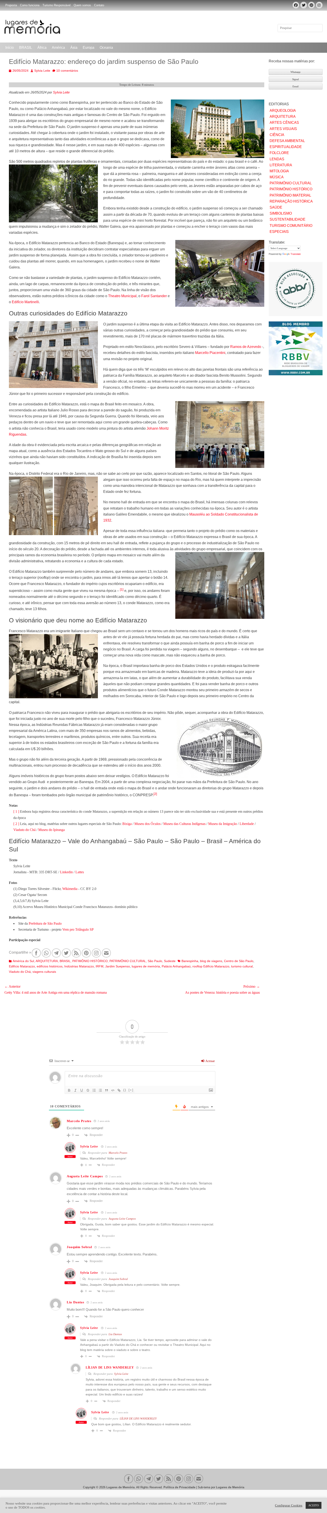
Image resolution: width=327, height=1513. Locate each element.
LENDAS (277, 159)
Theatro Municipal (122, 296)
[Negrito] (69, 1090)
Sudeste (170, 961)
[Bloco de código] (113, 1090)
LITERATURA (281, 165)
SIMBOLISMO (281, 213)
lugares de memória (146, 966)
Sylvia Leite (42, 70)
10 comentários (67, 70)
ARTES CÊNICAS (284, 122)
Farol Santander (154, 296)
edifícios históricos (50, 966)
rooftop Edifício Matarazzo (210, 966)
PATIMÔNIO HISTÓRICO (90, 961)
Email (296, 86)
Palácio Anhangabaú (176, 966)
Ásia (73, 47)
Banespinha (190, 961)
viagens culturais (44, 971)
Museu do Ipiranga (51, 830)
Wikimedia (69, 889)
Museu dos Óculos (147, 824)
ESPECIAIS (279, 232)
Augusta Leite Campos (122, 1218)
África (41, 47)
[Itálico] (75, 1090)
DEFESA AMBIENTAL (287, 141)
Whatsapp (296, 72)
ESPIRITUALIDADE (286, 147)
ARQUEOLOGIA (283, 110)
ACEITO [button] (313, 1505)
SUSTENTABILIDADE (287, 219)
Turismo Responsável (56, 5)
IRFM (99, 966)
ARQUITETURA (47, 961)
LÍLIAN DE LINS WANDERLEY (138, 1418)
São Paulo (155, 961)
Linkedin (66, 872)
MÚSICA (277, 177)
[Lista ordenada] (94, 1090)
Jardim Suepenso (117, 966)
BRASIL (25, 47)
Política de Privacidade (179, 1487)
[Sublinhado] (82, 1090)
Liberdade (247, 824)
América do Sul (23, 961)
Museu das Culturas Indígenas (184, 824)
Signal (295, 79)
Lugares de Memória (120, 1487)
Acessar (210, 1061)
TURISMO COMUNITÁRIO (291, 225)
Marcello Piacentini (210, 353)
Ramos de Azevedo (246, 347)
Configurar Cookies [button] (288, 1505)
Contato (99, 5)
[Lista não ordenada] (100, 1090)
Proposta (11, 5)
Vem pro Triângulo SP (78, 929)
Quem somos (82, 5)
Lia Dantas (115, 1334)
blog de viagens (211, 961)
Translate (296, 254)
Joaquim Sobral (118, 1279)
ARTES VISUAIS (283, 129)
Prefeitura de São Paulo (45, 923)
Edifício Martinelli (25, 302)
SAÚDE (276, 207)
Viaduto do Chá (24, 830)
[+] (131, 1090)
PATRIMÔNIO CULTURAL (127, 961)
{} (124, 1090)
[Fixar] (88, 1090)
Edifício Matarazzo (22, 966)
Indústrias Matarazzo (79, 966)
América (58, 47)
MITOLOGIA (279, 171)
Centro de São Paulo (238, 961)
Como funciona (29, 5)
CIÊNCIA (277, 135)
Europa (88, 47)
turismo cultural (242, 966)
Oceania (106, 47)
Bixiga (127, 824)
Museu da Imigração (222, 824)
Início (9, 47)
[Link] (119, 1090)
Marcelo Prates (118, 1152)
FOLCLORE (279, 153)
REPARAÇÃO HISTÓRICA (291, 201)
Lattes (79, 872)
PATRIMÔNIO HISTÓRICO (291, 189)
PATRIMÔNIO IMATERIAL (290, 195)
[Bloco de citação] (106, 1090)
